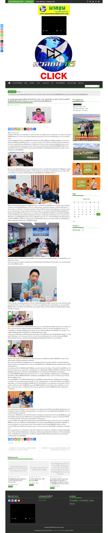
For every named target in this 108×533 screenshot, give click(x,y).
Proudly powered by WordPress (43, 530)
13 (90, 209)
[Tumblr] (1, 41)
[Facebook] (1, 25)
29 (98, 214)
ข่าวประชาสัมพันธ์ (17, 83)
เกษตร (38, 83)
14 (94, 209)
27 (90, 214)
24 (78, 214)
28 (94, 214)
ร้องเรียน (32, 83)
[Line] (1, 35)
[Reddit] (1, 31)
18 (82, 212)
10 (78, 209)
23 (74, 214)
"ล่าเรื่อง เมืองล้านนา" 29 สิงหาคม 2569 (45, 1)
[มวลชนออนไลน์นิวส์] (9, 83)
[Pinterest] (1, 44)
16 (74, 212)
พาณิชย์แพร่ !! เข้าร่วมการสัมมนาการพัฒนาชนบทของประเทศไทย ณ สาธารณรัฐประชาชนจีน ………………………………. (22, 449)
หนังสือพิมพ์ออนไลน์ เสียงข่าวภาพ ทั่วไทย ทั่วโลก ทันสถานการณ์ (18, 469)
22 (98, 212)
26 (86, 214)
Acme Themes (69, 530)
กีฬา (52, 83)
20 (90, 212)
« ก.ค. (74, 221)
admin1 (18, 105)
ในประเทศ (81, 83)
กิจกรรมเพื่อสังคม (60, 83)
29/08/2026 (11, 477)
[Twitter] (1, 28)
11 (82, 209)
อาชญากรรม (45, 83)
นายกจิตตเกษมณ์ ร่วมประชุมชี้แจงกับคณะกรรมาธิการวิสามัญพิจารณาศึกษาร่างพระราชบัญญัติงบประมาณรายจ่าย (60, 469)
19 (86, 212)
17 (78, 212)
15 (98, 209)
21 (94, 212)
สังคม (25, 83)
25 (82, 214)
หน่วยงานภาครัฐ (71, 83)
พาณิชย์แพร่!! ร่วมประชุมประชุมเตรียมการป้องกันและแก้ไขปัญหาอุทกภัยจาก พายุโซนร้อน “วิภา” (56, 448)
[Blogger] (1, 38)
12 (86, 209)
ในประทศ (11, 443)
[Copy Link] (1, 47)
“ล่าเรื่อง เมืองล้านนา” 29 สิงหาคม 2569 (39, 469)
